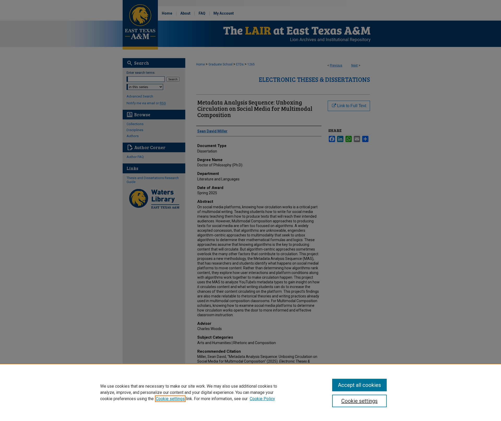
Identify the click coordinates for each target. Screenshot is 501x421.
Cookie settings (170, 398)
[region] (250, 392)
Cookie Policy (262, 398)
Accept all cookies (359, 385)
